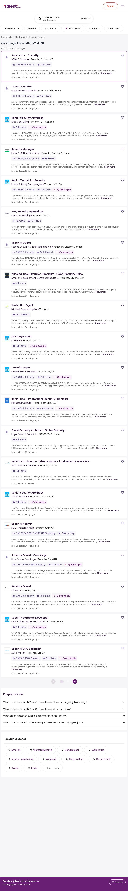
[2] (75, 681)
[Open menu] (122, 6)
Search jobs (7, 37)
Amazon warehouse (22, 759)
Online (14, 768)
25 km (84, 18)
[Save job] (122, 55)
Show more (106, 73)
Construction (76, 759)
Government (103, 759)
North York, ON (21, 37)
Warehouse (98, 749)
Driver (34, 768)
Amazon (15, 749)
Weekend (51, 759)
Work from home (42, 749)
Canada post (72, 749)
